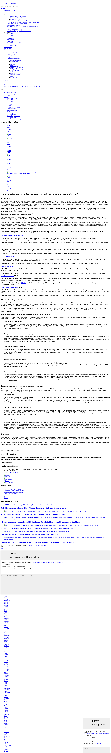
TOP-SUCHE (44, 545)
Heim (5, 13)
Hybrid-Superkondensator (13, 25)
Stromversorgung (14, 70)
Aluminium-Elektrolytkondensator (12, 489)
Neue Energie (10, 39)
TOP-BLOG (36, 545)
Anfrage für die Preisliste (7, 462)
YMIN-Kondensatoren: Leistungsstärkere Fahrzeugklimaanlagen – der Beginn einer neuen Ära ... (33, 508)
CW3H (9, 139)
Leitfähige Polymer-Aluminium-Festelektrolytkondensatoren (22, 20)
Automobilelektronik (12, 34)
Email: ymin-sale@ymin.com (11, 3)
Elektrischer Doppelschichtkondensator (17, 23)
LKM (8, 156)
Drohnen (12, 64)
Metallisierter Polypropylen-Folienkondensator (19, 31)
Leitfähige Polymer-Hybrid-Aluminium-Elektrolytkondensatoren (23, 22)
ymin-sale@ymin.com (13, 472)
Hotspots (9, 57)
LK (8, 165)
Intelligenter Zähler (12, 45)
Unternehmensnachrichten (14, 58)
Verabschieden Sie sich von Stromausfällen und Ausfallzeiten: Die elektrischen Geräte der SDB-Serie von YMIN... (38, 542)
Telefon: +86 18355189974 (11, 2)
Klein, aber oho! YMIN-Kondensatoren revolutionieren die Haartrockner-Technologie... (30, 534)
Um (5, 50)
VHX (8, 186)
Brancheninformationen (13, 52)
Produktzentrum (8, 47)
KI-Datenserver (11, 35)
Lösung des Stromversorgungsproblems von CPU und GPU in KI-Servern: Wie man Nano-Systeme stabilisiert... (38, 528)
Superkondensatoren (7, 276)
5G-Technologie (14, 79)
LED (8, 127)
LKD (8, 135)
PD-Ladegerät (10, 38)
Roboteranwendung (12, 36)
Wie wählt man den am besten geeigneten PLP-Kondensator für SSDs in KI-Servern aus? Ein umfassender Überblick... (40, 522)
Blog (5, 51)
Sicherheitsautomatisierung (17, 73)
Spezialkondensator (9, 48)
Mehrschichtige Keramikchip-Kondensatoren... (19, 173)
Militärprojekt (10, 41)
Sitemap (30, 545)
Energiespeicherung (15, 74)
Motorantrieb (10, 44)
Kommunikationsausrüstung (14, 42)
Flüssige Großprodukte (16, 17)
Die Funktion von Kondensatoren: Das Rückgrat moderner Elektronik (22, 86)
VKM (8, 169)
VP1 (8, 190)
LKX (8, 152)
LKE (8, 131)
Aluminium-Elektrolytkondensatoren (16, 16)
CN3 (8, 177)
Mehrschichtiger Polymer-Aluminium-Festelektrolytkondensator (23, 26)
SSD (11, 76)
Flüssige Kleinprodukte (16, 19)
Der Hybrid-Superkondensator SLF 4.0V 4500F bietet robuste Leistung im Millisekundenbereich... (33, 514)
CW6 (8, 144)
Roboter (12, 63)
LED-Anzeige (14, 66)
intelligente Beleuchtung (16, 69)
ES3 (8, 182)
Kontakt (6, 80)
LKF (8, 161)
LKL (8, 148)
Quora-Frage (10, 55)
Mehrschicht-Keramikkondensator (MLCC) (15, 490)
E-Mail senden (4, 548)
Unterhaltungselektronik (16, 67)
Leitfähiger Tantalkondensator (15, 29)
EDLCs (23, 283)
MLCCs (9, 28)
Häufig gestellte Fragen (13, 54)
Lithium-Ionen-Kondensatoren (10, 287)
